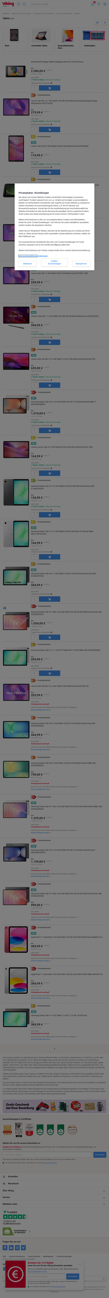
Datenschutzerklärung (28, 256)
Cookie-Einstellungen (54, 262)
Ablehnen (27, 264)
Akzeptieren (81, 264)
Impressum (43, 256)
